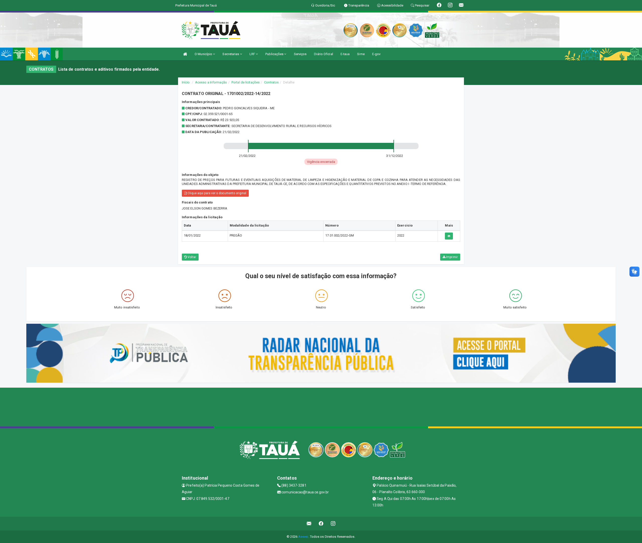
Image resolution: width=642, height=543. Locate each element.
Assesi (303, 536)
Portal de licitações (245, 82)
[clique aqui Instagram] (333, 523)
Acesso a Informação (211, 82)
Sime (360, 54)
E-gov (376, 54)
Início (186, 82)
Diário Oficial (323, 54)
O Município (204, 54)
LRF (253, 54)
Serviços (300, 54)
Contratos (271, 82)
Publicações (274, 54)
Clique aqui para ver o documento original (216, 193)
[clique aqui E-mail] (309, 523)
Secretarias (231, 54)
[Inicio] (185, 54)
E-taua (345, 54)
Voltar (191, 257)
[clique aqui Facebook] (321, 523)
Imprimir (451, 257)
